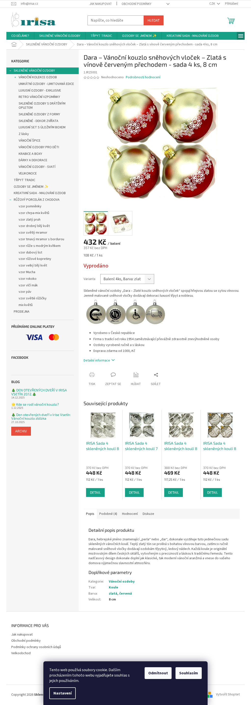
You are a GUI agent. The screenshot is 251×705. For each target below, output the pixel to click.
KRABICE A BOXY (30, 153)
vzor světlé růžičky (33, 298)
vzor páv (25, 291)
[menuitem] (20, 36)
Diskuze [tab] (148, 513)
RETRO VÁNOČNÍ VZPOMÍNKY (39, 96)
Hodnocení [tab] (130, 513)
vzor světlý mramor (33, 232)
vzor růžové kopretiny (35, 258)
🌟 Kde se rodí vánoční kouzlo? (35, 404)
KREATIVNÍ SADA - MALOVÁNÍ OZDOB (40, 193)
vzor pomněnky (30, 206)
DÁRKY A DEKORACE (33, 160)
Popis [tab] (90, 513)
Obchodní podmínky (136, 4)
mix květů (26, 305)
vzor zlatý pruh (29, 219)
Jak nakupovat (100, 4)
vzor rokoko (28, 278)
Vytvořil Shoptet (228, 694)
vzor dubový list (30, 252)
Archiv (21, 431)
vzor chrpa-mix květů (34, 213)
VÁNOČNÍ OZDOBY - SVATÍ (37, 166)
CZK (212, 3)
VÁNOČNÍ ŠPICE (29, 140)
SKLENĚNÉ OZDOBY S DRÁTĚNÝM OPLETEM (42, 105)
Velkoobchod (21, 653)
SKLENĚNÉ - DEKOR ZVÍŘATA (38, 121)
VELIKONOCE (28, 173)
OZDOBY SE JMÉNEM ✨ (31, 186)
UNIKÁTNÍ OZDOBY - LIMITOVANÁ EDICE (46, 83)
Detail (95, 492)
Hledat (154, 20)
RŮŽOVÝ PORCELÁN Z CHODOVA (37, 199)
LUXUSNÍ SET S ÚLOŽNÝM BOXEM (42, 127)
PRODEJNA (21, 311)
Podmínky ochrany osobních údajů (36, 647)
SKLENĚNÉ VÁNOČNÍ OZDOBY (34, 70)
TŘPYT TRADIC (24, 180)
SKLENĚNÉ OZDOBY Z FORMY (39, 114)
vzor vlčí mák (28, 285)
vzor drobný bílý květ (34, 226)
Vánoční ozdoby (122, 581)
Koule (113, 587)
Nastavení (62, 693)
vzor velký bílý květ (33, 265)
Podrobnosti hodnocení (143, 77)
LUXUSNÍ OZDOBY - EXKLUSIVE (40, 90)
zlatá (113, 593)
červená (125, 593)
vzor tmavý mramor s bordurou (41, 239)
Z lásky (24, 134)
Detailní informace (97, 360)
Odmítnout (158, 673)
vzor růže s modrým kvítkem (40, 245)
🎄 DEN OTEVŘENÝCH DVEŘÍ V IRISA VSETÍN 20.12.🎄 (39, 392)
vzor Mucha (27, 272)
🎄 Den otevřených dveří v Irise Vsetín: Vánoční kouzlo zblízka (41, 416)
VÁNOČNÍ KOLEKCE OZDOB (38, 77)
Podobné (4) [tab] (108, 513)
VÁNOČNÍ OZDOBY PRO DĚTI (39, 147)
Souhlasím (188, 673)
